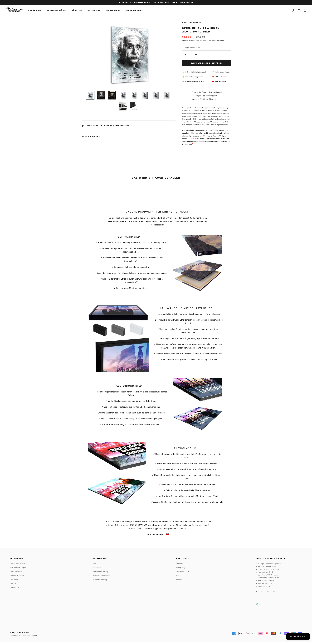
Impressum (97, 567)
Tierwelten (14, 580)
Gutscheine (94, 10)
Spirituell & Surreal (17, 575)
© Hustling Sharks (19, 632)
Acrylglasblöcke (57, 10)
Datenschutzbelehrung (101, 575)
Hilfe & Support (91, 137)
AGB (94, 563)
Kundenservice (134, 10)
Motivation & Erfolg (17, 563)
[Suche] (299, 10)
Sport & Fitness (16, 571)
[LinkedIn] (273, 591)
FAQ (178, 575)
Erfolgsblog (113, 10)
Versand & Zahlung (100, 580)
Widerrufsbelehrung (100, 571)
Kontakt (179, 580)
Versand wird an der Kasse (206, 41)
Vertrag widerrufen (298, 636)
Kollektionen (14, 588)
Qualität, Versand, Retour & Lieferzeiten (106, 126)
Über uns (179, 563)
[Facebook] (257, 591)
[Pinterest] (268, 591)
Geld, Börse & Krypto (18, 567)
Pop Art (13, 584)
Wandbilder (35, 10)
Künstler (77, 10)
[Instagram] (262, 591)
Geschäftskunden (182, 571)
